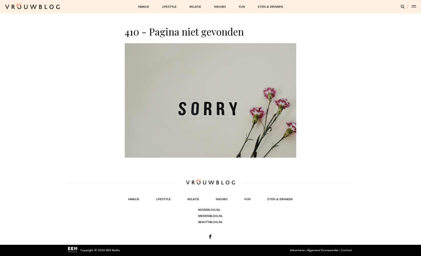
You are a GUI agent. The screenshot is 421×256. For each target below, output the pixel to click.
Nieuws (220, 6)
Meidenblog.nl (210, 216)
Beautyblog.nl (210, 222)
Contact (346, 250)
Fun (242, 6)
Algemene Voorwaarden (323, 250)
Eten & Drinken (270, 6)
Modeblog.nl (209, 209)
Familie (143, 6)
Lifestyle (169, 6)
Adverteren (297, 250)
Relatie (195, 6)
